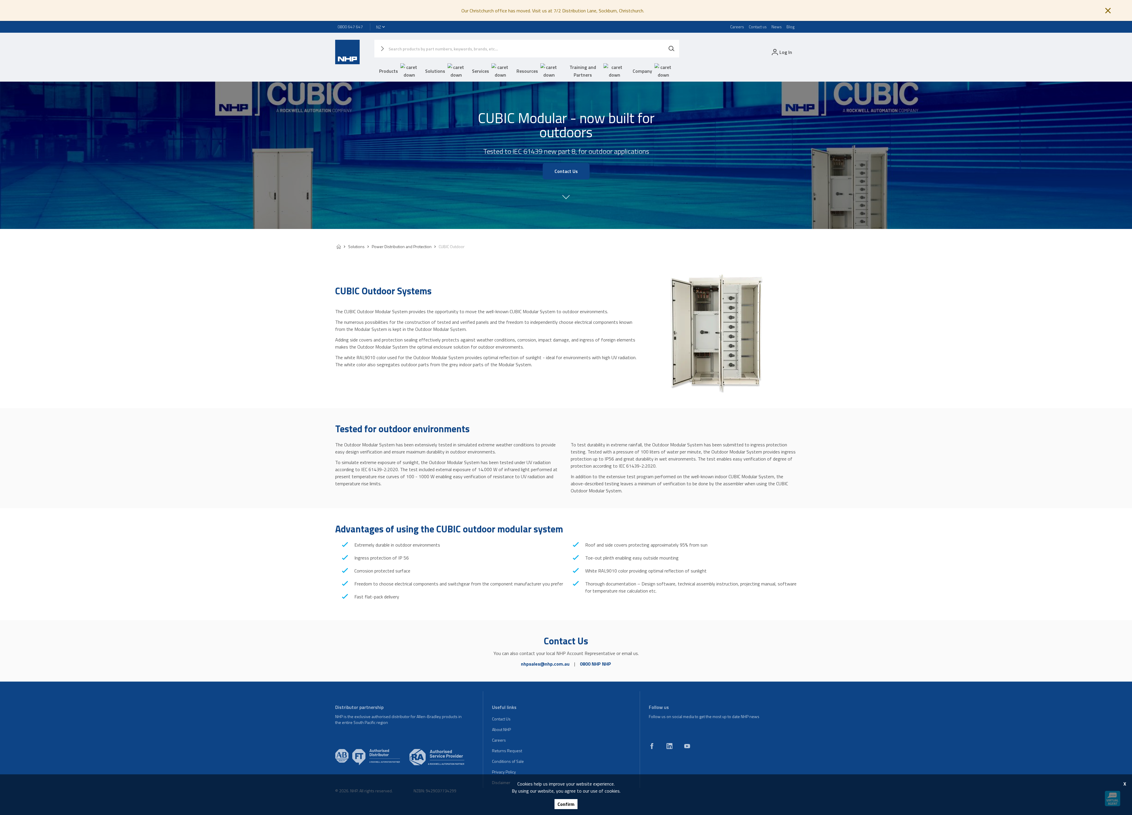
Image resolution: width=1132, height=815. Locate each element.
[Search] (671, 48)
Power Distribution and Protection (402, 246)
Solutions (435, 71)
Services (480, 71)
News (776, 27)
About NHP (501, 729)
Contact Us (501, 719)
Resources (527, 71)
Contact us (758, 27)
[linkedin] (669, 746)
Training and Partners (583, 71)
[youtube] (687, 746)
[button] (566, 200)
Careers (737, 27)
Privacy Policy (504, 772)
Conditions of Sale (508, 761)
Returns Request (507, 751)
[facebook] (652, 746)
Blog (790, 27)
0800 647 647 (350, 27)
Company (642, 71)
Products (388, 71)
